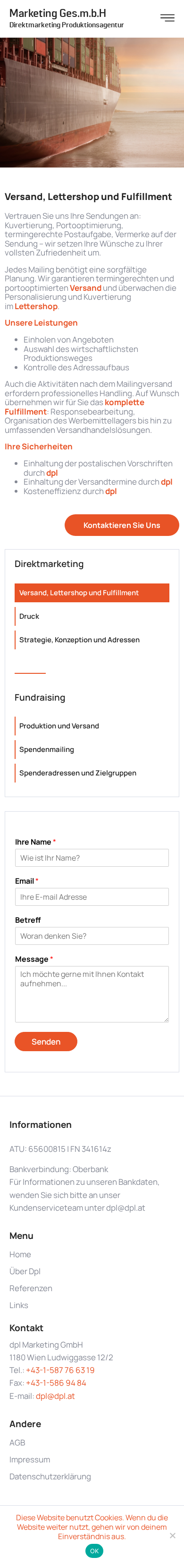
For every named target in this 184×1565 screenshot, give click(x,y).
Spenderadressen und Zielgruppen (77, 773)
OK (94, 1551)
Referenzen (30, 1288)
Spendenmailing (46, 749)
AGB (17, 1442)
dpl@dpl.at (55, 1395)
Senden (46, 1041)
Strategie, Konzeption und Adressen (79, 640)
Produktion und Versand (59, 726)
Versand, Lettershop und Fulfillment (79, 593)
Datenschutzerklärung (50, 1476)
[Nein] (172, 1535)
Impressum (29, 1459)
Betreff (28, 920)
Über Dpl (25, 1271)
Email (27, 881)
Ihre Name (35, 842)
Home (20, 1254)
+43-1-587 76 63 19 (60, 1370)
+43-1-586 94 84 (56, 1382)
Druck (29, 616)
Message (34, 959)
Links (18, 1305)
